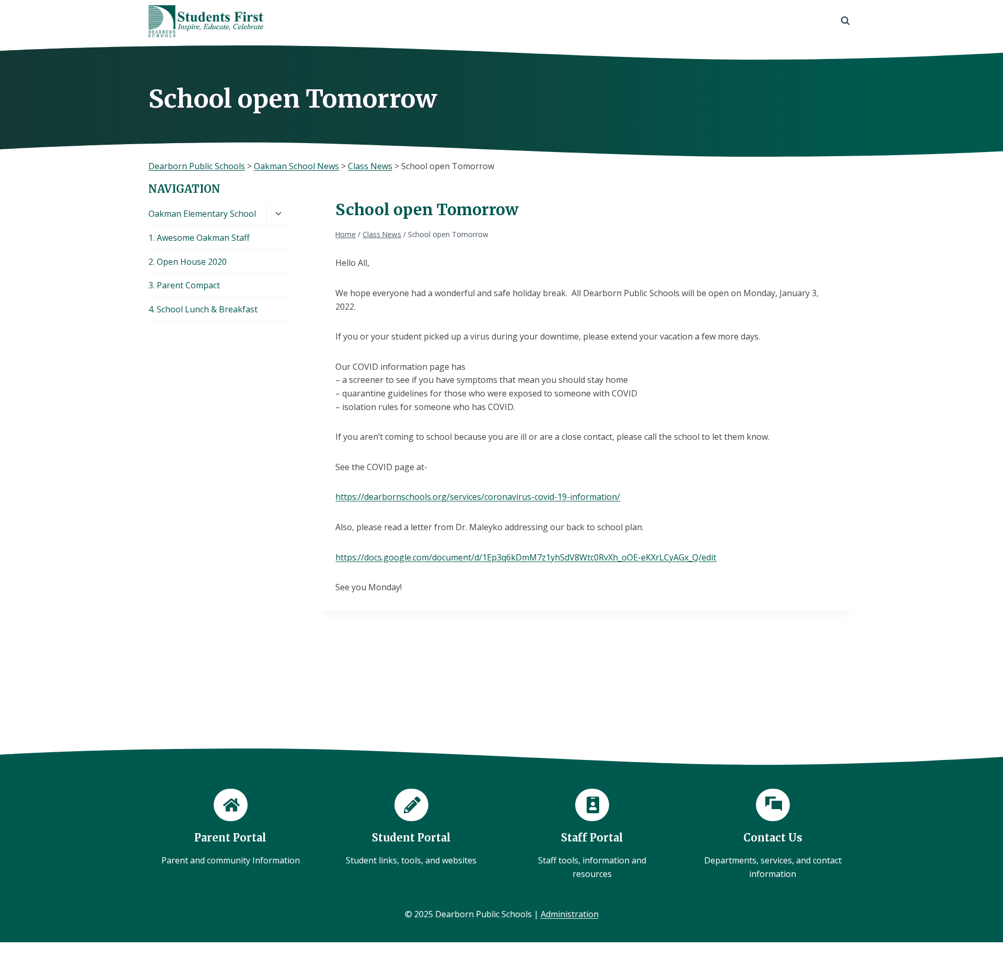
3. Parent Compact (184, 285)
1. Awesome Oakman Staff (199, 237)
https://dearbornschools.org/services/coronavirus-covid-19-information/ (477, 496)
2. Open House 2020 (187, 261)
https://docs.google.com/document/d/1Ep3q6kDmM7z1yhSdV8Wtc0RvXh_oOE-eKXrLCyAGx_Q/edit (525, 557)
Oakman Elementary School (202, 213)
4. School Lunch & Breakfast (203, 309)
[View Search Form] (845, 20)
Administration (570, 914)
